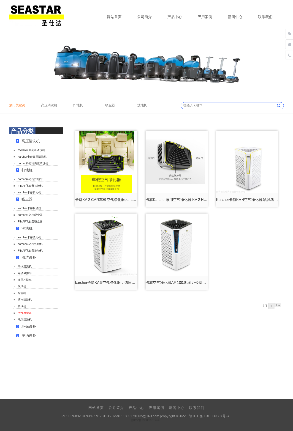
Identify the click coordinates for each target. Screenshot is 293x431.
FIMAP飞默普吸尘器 (30, 221)
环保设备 (29, 326)
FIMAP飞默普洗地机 (30, 250)
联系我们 (265, 17)
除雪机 (22, 293)
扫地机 (27, 170)
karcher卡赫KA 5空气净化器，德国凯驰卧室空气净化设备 (121, 283)
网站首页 (114, 17)
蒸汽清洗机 (25, 299)
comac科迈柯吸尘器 (30, 215)
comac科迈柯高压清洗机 (33, 163)
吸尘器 (27, 199)
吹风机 (22, 286)
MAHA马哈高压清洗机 (31, 150)
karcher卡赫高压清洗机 (32, 156)
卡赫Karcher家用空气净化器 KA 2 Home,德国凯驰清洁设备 (193, 200)
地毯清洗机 (25, 319)
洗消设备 (29, 336)
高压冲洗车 (25, 279)
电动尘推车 (25, 273)
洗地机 (27, 228)
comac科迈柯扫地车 (30, 179)
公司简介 (144, 17)
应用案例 (205, 17)
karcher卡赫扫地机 (29, 192)
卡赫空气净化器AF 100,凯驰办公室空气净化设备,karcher (191, 283)
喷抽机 (22, 306)
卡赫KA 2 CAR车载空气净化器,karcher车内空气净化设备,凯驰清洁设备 (132, 200)
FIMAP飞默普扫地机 (30, 185)
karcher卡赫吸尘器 (29, 208)
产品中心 (174, 17)
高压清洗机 (31, 141)
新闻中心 (235, 17)
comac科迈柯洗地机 (30, 244)
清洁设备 (29, 257)
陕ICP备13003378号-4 (209, 416)
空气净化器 (25, 313)
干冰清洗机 (25, 266)
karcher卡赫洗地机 (29, 237)
